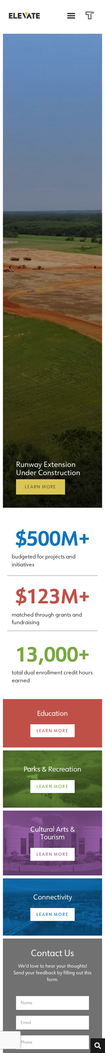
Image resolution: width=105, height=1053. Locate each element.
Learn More (40, 487)
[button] (71, 15)
